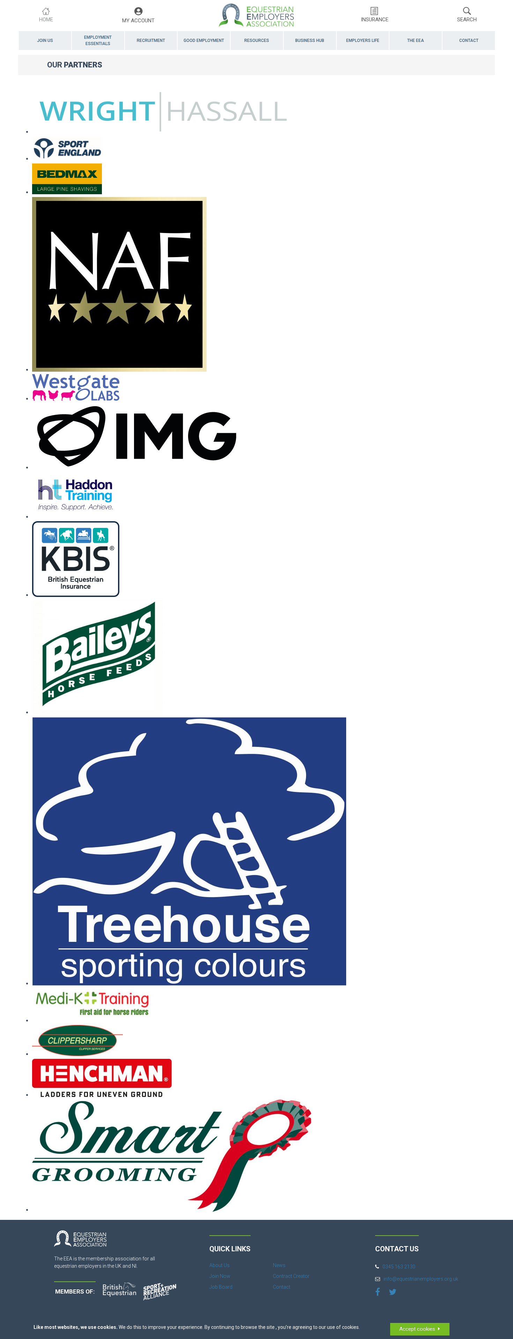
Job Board (220, 1287)
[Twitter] (392, 1292)
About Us (219, 1265)
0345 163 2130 (398, 1266)
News (279, 1265)
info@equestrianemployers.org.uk (421, 1279)
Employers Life (362, 40)
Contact (468, 40)
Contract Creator (291, 1276)
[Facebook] (377, 1292)
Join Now (219, 1276)
